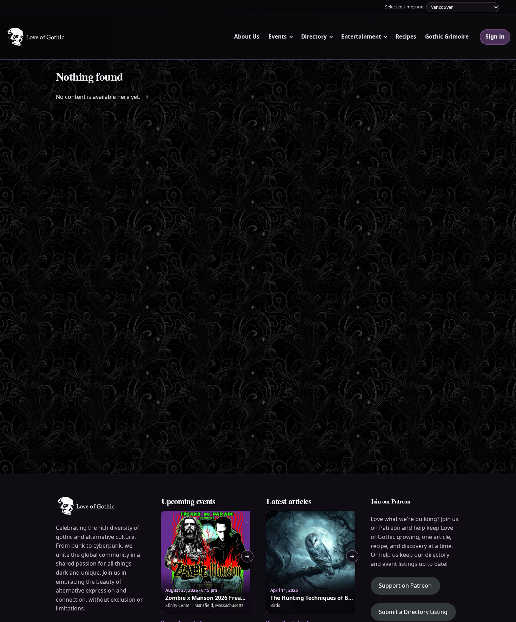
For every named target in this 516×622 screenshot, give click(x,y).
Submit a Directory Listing (413, 612)
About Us (246, 36)
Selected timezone (404, 7)
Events (278, 36)
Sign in (495, 36)
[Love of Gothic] (36, 37)
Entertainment (361, 36)
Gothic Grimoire (447, 36)
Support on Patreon (409, 585)
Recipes (406, 36)
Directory (314, 36)
